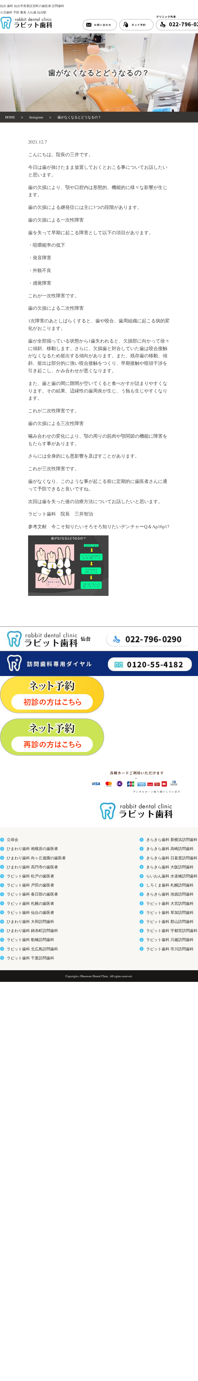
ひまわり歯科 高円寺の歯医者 (32, 866)
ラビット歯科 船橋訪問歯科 (30, 939)
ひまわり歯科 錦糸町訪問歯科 (32, 930)
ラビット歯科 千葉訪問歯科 (30, 957)
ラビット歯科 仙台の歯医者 (30, 912)
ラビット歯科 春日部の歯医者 (32, 894)
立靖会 (12, 839)
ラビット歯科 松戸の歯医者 (30, 875)
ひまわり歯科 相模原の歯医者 (32, 848)
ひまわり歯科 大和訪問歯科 (30, 921)
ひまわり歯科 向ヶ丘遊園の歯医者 (36, 857)
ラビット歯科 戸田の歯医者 (30, 884)
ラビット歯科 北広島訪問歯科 (32, 948)
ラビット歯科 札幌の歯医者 (30, 903)
